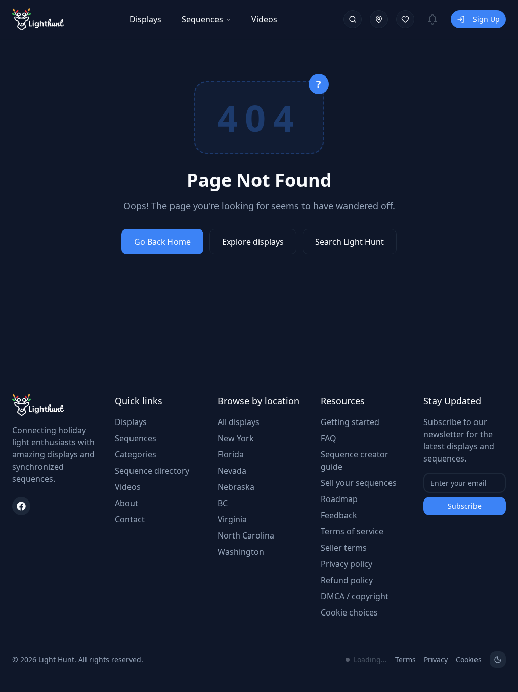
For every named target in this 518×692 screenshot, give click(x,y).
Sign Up (486, 19)
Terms (405, 659)
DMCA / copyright (354, 596)
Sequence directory (152, 470)
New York (236, 438)
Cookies (469, 659)
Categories (135, 454)
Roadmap (339, 499)
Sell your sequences (359, 482)
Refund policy (347, 580)
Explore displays (253, 241)
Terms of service (352, 531)
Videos (264, 19)
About (126, 503)
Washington (241, 551)
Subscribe (465, 506)
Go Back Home (162, 241)
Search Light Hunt (349, 241)
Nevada (232, 470)
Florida (231, 454)
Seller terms (344, 547)
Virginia (232, 519)
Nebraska (236, 486)
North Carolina (246, 535)
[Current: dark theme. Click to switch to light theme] (498, 659)
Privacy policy (346, 563)
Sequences (202, 19)
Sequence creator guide (354, 460)
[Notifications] (432, 19)
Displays (145, 19)
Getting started (350, 422)
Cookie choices (349, 612)
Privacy (436, 659)
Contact (130, 519)
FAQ (328, 438)
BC (223, 503)
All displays (239, 422)
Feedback (339, 515)
